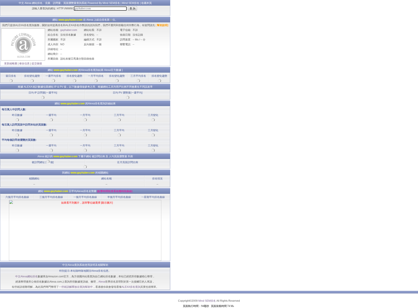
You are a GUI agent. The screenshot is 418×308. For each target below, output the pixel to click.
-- (97, 44)
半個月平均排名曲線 (119, 197)
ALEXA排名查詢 (130, 286)
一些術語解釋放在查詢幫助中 (76, 286)
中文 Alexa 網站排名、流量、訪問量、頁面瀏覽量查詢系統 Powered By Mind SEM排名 (69, 3)
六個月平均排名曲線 (17, 197)
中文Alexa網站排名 (26, 276)
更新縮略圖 (10, 63)
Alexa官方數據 (112, 70)
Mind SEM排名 (130, 3)
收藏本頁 (146, 3)
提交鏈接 (37, 63)
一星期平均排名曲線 (153, 197)
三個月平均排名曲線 (51, 197)
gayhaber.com (68, 30)
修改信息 (24, 63)
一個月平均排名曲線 (85, 197)
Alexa (101, 281)
